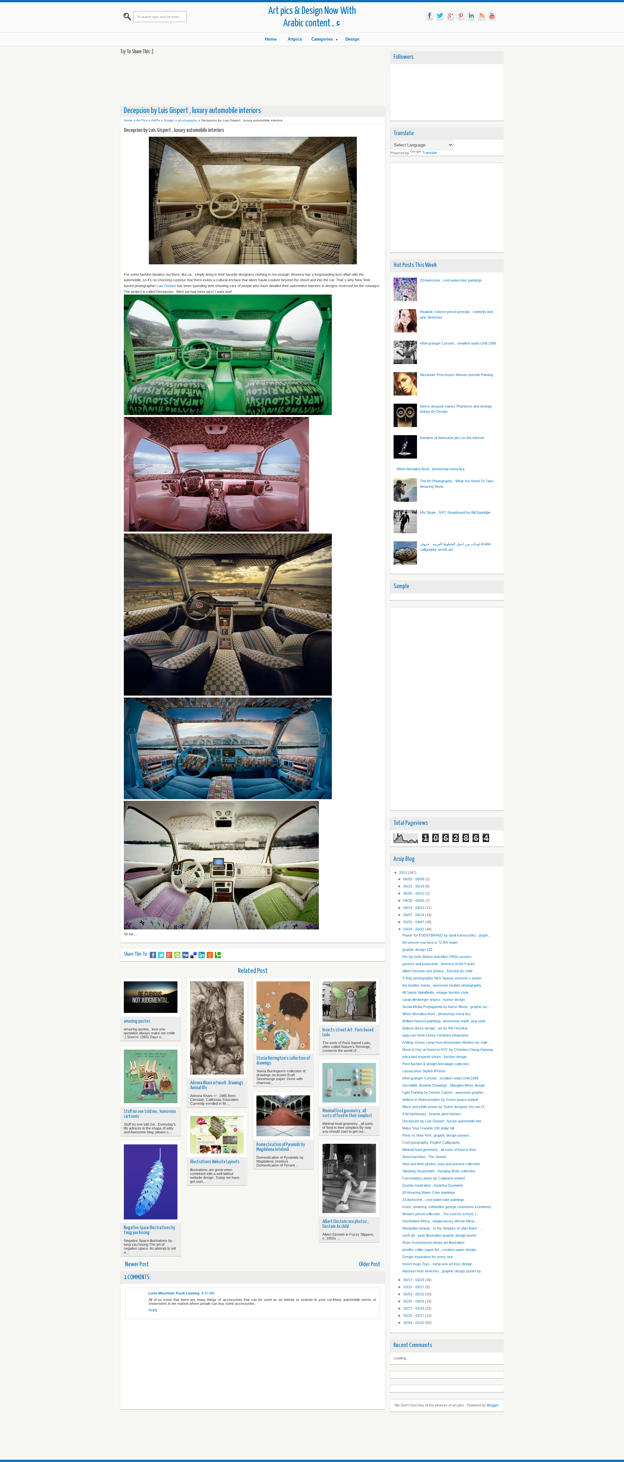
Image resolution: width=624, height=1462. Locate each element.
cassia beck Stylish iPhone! (424, 1071)
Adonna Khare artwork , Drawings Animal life (216, 1085)
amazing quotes (137, 1021)
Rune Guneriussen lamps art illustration (433, 1242)
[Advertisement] (238, 80)
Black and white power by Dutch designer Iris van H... (444, 1107)
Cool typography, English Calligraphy (431, 1142)
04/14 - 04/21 (414, 908)
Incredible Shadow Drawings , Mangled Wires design (443, 1085)
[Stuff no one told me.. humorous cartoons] (151, 1076)
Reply (153, 1310)
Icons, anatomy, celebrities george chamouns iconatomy (446, 1207)
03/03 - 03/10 (414, 1294)
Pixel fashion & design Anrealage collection (435, 1064)
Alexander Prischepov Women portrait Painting (456, 375)
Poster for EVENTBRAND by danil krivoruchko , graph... (446, 935)
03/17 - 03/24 (414, 1280)
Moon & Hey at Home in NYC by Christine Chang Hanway (447, 1050)
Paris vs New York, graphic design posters (436, 1135)
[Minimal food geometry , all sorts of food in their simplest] (349, 1083)
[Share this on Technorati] (218, 955)
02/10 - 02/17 (414, 1315)
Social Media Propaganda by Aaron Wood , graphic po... (446, 1007)
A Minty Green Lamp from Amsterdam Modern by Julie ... (446, 1042)
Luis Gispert (166, 286)
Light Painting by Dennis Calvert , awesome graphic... (444, 1092)
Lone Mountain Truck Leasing (174, 1293)
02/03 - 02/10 (414, 1323)
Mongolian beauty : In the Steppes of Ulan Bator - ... (442, 1228)
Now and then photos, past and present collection (441, 1164)
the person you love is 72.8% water (430, 942)
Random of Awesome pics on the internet (452, 438)
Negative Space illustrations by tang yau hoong (149, 1230)
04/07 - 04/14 (414, 915)
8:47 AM (208, 1293)
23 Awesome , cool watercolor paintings (451, 280)
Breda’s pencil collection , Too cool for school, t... (440, 1214)
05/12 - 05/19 (414, 886)
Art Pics (142, 120)
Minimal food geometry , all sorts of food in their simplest (347, 1113)
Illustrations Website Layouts (215, 1162)
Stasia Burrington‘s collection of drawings (283, 1060)
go (450, 16)
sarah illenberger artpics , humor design (433, 1000)
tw (440, 16)
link (471, 16)
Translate (429, 153)
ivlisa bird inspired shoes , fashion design (434, 1057)
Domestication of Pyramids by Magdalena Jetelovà (280, 1147)
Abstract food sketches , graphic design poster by (441, 1271)
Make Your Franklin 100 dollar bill (428, 1128)
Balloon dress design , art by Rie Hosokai (434, 1028)
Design (352, 39)
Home (271, 39)
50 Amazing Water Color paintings (428, 1192)
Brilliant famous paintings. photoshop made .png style (444, 1021)
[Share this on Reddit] (210, 955)
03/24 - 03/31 (414, 929)
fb (429, 16)
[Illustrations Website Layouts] (217, 1135)
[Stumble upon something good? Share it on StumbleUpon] (177, 955)
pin (461, 16)
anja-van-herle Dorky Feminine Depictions (435, 1035)
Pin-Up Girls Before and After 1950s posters (437, 957)
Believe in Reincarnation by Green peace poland (440, 1100)
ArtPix (155, 120)
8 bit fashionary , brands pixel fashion (431, 1114)
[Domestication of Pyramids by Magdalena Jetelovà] (283, 1116)
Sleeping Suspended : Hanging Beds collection (438, 1171)
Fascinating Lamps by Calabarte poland (433, 1178)
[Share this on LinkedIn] (202, 955)
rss (481, 16)
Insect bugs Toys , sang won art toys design (437, 1264)
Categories (322, 39)
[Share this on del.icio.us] (193, 955)
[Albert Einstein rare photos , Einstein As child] (349, 1179)
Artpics (295, 39)
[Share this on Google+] (169, 955)
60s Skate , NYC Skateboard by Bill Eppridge (455, 512)
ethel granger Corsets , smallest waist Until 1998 (458, 343)
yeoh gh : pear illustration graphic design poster (439, 1235)
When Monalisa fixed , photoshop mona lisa (430, 469)
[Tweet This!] (161, 955)
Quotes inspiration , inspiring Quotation (432, 1185)
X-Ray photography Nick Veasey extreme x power (442, 978)
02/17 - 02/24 (414, 1308)
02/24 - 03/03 (414, 1301)
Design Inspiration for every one (427, 1257)
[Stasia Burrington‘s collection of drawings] (283, 1016)
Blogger (493, 1405)
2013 (403, 873)
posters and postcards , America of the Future (438, 964)
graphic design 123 (417, 950)
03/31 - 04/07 (414, 922)
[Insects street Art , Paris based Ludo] (349, 1002)
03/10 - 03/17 (414, 1287)
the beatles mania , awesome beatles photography (441, 985)
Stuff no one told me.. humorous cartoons (150, 1114)
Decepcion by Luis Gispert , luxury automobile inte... (443, 1121)
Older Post (369, 1264)
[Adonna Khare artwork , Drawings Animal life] (217, 1028)
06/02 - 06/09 (414, 879)
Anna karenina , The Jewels (424, 1157)
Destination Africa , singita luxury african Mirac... (440, 1221)
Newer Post (137, 1264)
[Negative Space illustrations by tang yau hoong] (151, 1182)
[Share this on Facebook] (153, 955)
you (492, 16)
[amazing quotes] (151, 997)
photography (187, 120)
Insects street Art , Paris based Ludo (347, 1032)
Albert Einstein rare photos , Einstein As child (345, 1224)
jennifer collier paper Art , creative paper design (439, 1250)
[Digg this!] (185, 955)
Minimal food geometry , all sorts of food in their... (440, 1150)
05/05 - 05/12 (414, 893)
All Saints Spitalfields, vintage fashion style (435, 992)
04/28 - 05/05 (414, 900)
